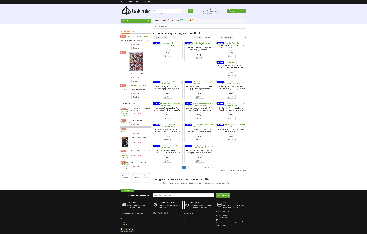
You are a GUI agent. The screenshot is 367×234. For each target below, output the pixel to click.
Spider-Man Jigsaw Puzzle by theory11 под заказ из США (231, 130)
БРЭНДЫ (157, 21)
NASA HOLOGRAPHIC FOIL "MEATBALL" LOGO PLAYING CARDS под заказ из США (231, 48)
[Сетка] (158, 37)
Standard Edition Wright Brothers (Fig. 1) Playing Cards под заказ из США (199, 152)
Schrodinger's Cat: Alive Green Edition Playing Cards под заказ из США (199, 88)
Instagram (158, 2)
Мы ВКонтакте (149, 2)
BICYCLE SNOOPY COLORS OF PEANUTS (140, 150)
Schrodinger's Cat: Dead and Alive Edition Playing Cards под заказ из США (167, 109)
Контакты (140, 2)
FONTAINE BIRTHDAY (136, 73)
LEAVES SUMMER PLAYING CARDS (135, 89)
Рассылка (187, 219)
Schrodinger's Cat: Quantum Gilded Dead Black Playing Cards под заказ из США (231, 89)
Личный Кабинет (188, 213)
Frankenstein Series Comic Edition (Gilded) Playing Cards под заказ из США (231, 110)
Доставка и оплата (126, 215)
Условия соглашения (126, 219)
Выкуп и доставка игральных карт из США (132, 213)
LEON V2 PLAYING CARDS (137, 120)
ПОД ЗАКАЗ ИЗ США (177, 21)
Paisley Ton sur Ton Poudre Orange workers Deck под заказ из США (199, 130)
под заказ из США (167, 46)
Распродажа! (165, 21)
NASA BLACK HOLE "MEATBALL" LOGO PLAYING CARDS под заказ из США (231, 66)
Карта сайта (124, 224)
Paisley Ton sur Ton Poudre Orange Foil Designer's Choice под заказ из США (167, 130)
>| (214, 167)
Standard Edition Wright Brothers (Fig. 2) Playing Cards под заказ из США (167, 152)
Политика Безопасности (127, 217)
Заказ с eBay (188, 21)
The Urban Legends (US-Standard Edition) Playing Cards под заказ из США (167, 89)
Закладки (186, 217)
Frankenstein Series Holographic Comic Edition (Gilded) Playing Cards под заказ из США (199, 110)
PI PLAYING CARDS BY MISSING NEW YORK (135, 40)
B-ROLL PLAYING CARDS (136, 129)
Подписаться (224, 195)
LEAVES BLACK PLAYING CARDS (138, 137)
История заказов (188, 215)
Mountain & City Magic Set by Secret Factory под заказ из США (199, 49)
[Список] (155, 37)
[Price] (166, 37)
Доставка (124, 2)
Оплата (133, 2)
